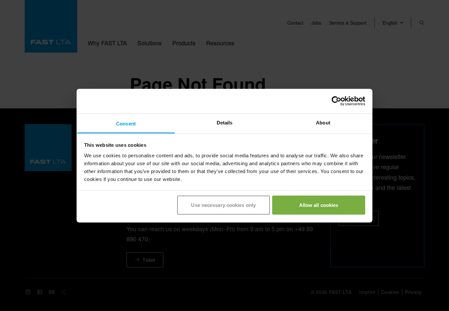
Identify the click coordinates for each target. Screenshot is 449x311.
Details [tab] (225, 122)
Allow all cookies (319, 205)
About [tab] (323, 122)
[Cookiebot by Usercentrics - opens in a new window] (336, 101)
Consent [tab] (126, 123)
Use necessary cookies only (223, 205)
